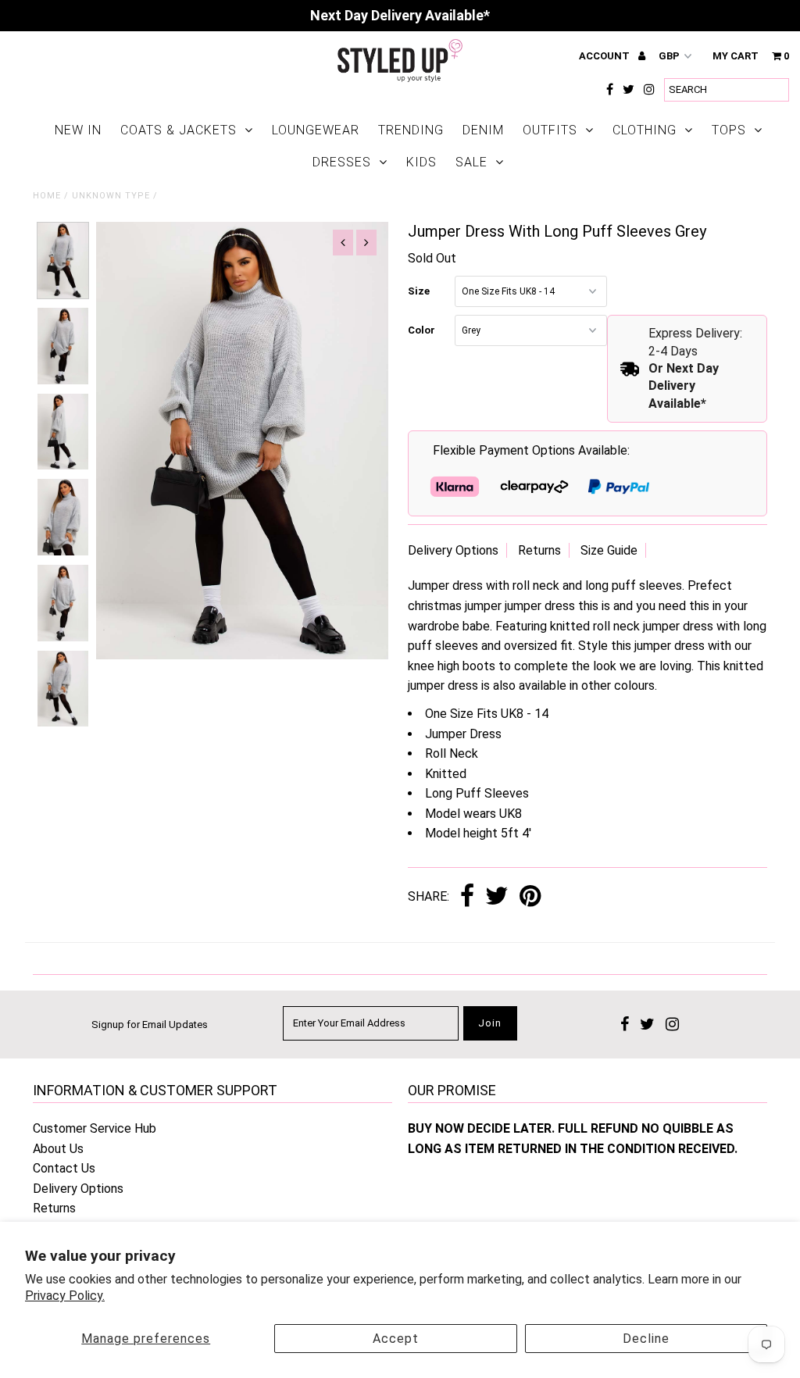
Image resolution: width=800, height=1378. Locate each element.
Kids (421, 162)
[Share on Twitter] (497, 897)
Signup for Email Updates (149, 1024)
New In (78, 130)
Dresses (341, 162)
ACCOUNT (605, 56)
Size (419, 291)
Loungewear (315, 130)
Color (421, 330)
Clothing (644, 130)
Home (47, 196)
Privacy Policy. (65, 1295)
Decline (646, 1338)
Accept (396, 1338)
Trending (411, 130)
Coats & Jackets (178, 130)
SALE (471, 162)
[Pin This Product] (530, 897)
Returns (539, 550)
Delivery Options (453, 550)
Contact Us (64, 1168)
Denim (483, 130)
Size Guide (609, 550)
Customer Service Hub (94, 1128)
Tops (729, 130)
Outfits (550, 130)
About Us (58, 1148)
